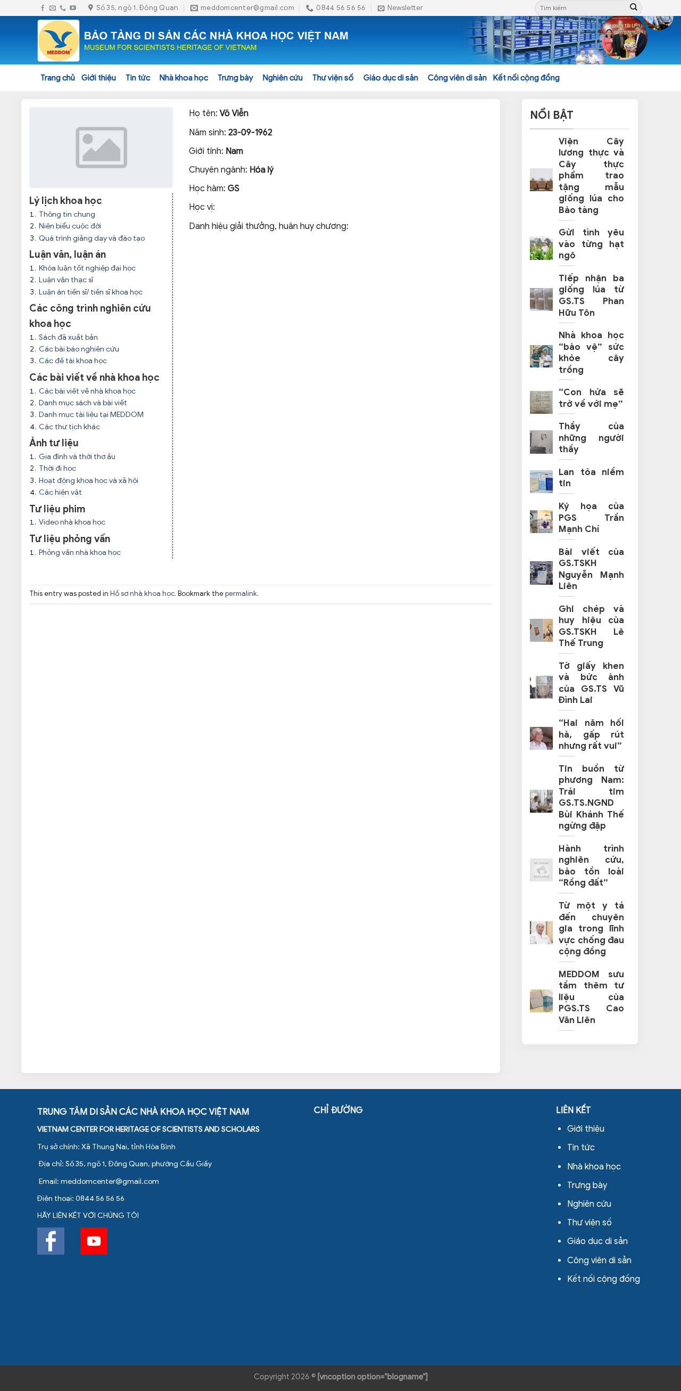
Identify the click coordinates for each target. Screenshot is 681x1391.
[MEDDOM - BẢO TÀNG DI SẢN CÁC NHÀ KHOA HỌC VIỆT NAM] (193, 40)
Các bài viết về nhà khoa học (87, 391)
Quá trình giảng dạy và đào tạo (92, 238)
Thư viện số (333, 78)
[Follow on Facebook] (42, 8)
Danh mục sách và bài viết (83, 402)
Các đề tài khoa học (73, 360)
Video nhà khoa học (72, 522)
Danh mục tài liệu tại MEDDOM (91, 414)
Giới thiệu (98, 78)
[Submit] (634, 8)
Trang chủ (57, 78)
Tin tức (138, 78)
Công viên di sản (457, 78)
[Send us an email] (52, 8)
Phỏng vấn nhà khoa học (80, 552)
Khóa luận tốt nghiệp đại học (87, 268)
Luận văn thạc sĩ (66, 279)
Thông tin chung (67, 214)
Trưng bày (235, 78)
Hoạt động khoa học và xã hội (88, 480)
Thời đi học (57, 468)
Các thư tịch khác (69, 426)
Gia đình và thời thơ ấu (77, 456)
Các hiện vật (60, 492)
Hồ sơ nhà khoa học (142, 594)
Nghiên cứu (283, 78)
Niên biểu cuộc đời (70, 226)
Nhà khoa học (184, 78)
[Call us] (63, 8)
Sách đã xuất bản (68, 337)
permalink (241, 594)
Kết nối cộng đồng (526, 78)
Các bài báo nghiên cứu (79, 349)
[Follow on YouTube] (73, 8)
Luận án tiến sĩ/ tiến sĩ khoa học (91, 292)
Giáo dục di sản (390, 78)
